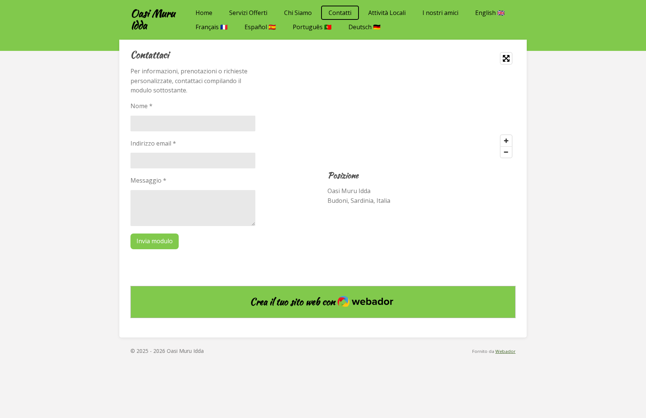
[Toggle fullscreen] (506, 58)
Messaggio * (148, 180)
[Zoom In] (506, 140)
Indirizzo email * (153, 143)
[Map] (421, 105)
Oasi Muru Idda (152, 19)
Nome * (141, 106)
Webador (505, 351)
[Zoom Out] (506, 152)
